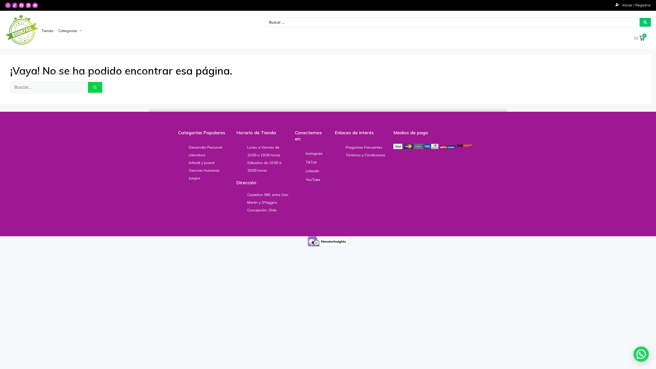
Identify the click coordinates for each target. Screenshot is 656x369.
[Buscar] (95, 87)
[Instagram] (8, 5)
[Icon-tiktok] (15, 5)
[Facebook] (21, 5)
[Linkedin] (28, 5)
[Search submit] (645, 22)
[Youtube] (35, 5)
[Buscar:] (49, 87)
